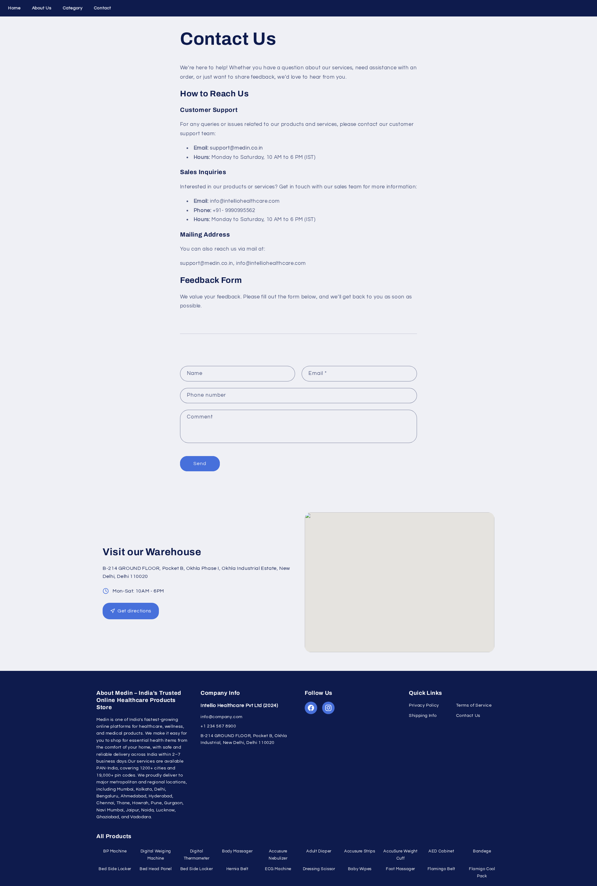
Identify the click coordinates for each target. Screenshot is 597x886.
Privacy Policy (424, 705)
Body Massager (237, 851)
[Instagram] (328, 708)
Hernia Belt (237, 869)
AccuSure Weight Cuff (400, 855)
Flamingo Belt (441, 869)
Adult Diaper (318, 851)
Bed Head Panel (156, 869)
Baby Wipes (360, 869)
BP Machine (115, 851)
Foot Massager (400, 869)
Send (199, 463)
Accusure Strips (359, 851)
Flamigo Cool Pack (482, 872)
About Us (42, 8)
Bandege (482, 851)
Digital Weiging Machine (156, 855)
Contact (102, 8)
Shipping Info (423, 715)
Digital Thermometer (197, 855)
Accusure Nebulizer (278, 855)
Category (73, 8)
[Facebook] (311, 708)
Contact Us (468, 715)
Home (14, 8)
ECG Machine (278, 869)
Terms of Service (474, 705)
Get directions (134, 610)
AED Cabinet (441, 851)
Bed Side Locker (115, 869)
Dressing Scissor (319, 869)
